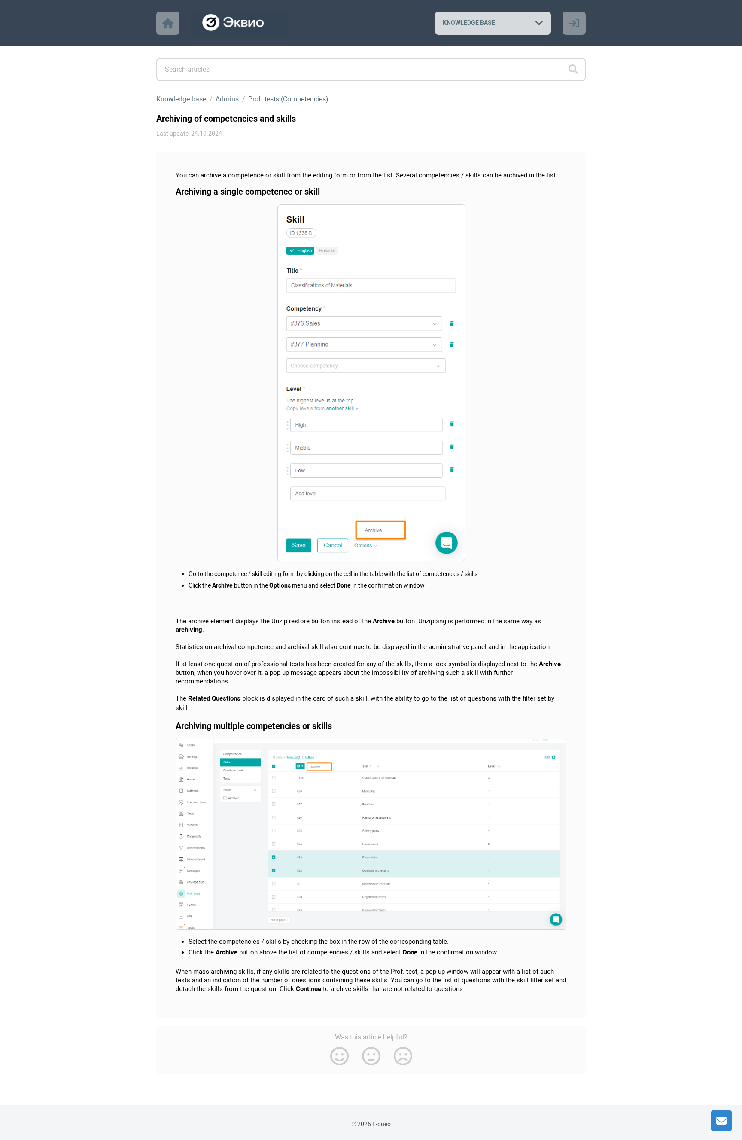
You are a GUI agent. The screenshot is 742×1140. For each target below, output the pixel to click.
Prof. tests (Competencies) (288, 99)
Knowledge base (181, 99)
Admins (227, 99)
